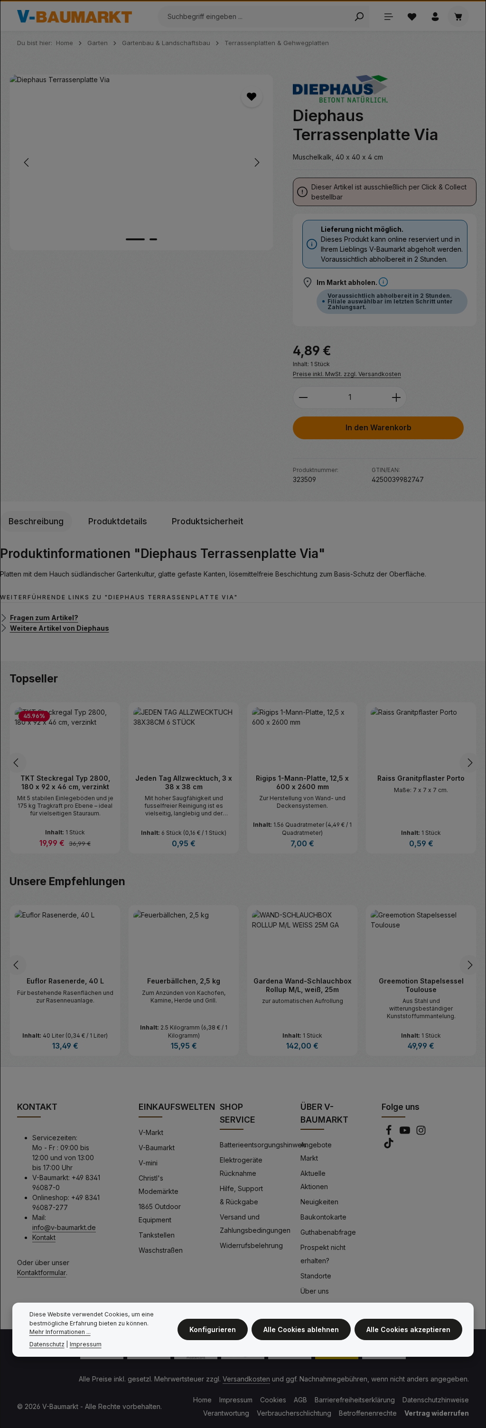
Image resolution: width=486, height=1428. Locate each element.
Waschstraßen (161, 1250)
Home (202, 1400)
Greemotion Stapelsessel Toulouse (421, 985)
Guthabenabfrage (328, 1232)
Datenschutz (47, 1344)
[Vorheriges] (27, 162)
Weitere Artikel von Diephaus (59, 628)
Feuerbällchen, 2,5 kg (183, 981)
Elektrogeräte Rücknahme (241, 1166)
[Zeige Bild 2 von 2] (153, 239)
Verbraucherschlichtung (294, 1413)
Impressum (235, 1400)
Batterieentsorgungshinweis (263, 1145)
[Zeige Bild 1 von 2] (135, 239)
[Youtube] (406, 1133)
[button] (383, 282)
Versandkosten (246, 1379)
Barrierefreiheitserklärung (355, 1400)
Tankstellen (157, 1235)
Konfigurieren (212, 1329)
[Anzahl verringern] (303, 397)
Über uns (314, 1291)
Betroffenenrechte (368, 1413)
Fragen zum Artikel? (44, 618)
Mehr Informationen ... (60, 1331)
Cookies (273, 1400)
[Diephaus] (340, 89)
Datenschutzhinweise (435, 1400)
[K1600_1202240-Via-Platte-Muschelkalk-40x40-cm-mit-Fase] (141, 162)
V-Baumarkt (157, 1148)
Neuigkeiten (319, 1202)
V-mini (148, 1163)
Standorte (315, 1276)
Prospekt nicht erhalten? (323, 1254)
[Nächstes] (256, 162)
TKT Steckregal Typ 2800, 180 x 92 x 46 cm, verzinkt (65, 782)
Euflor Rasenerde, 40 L (65, 981)
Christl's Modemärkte (158, 1184)
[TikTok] (388, 1146)
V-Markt (151, 1132)
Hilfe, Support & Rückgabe (241, 1195)
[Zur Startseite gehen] (74, 16)
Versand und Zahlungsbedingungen (255, 1223)
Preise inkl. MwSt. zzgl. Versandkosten (347, 374)
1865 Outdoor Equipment (160, 1213)
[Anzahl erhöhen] (396, 397)
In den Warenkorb (378, 427)
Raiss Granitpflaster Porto (421, 778)
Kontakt (44, 1237)
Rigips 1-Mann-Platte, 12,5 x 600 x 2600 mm (302, 782)
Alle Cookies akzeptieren (408, 1329)
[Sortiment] (388, 16)
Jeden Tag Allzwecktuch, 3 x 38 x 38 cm (183, 782)
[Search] (359, 17)
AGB (300, 1400)
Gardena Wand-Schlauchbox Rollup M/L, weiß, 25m (302, 985)
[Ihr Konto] (435, 16)
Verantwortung (226, 1413)
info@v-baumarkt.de (64, 1227)
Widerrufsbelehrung (251, 1245)
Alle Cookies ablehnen (301, 1329)
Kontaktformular (41, 1272)
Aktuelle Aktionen (314, 1180)
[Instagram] (421, 1133)
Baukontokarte (323, 1217)
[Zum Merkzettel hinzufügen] (251, 96)
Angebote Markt (316, 1151)
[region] (141, 162)
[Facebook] (389, 1133)
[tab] (36, 521)
